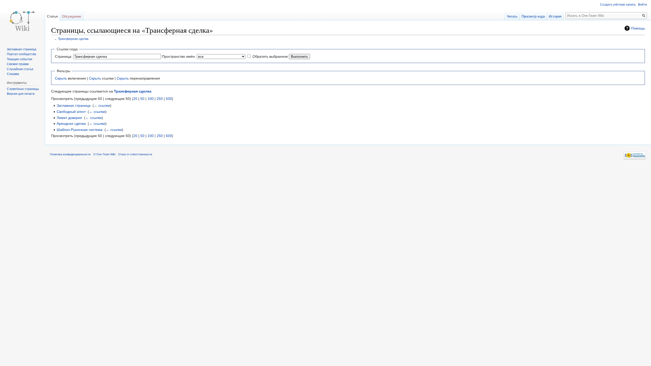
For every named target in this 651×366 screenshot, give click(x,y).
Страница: (63, 56)
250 (160, 99)
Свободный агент (71, 112)
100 (150, 99)
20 (135, 99)
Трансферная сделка (73, 38)
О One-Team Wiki (104, 154)
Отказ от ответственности (135, 154)
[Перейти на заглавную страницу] (22, 20)
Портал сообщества (21, 54)
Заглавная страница (74, 105)
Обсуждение (71, 16)
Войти (642, 4)
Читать (512, 16)
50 (142, 99)
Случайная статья (20, 69)
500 (169, 99)
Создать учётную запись (618, 4)
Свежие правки (18, 64)
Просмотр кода (533, 16)
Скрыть (61, 78)
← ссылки (102, 105)
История (555, 16)
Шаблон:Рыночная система (79, 130)
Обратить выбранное (270, 56)
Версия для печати (21, 94)
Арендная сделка (71, 123)
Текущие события (19, 59)
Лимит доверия (69, 118)
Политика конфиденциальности (70, 154)
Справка (13, 74)
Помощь (638, 28)
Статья (52, 16)
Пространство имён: (179, 56)
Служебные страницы (23, 89)
